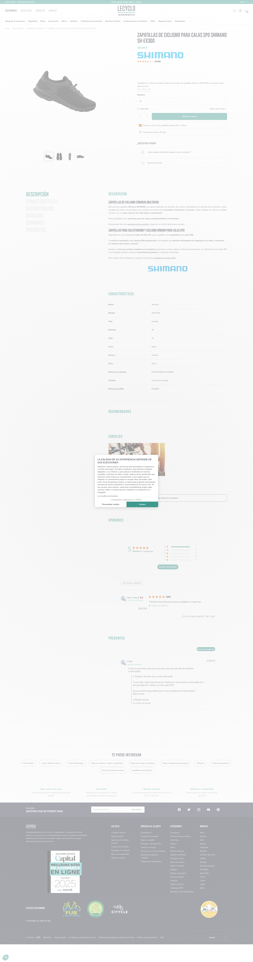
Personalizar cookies (110, 504)
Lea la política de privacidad (108, 496)
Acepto (142, 504)
